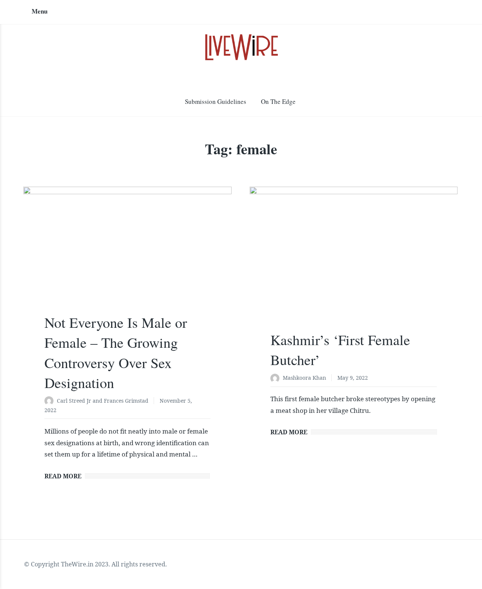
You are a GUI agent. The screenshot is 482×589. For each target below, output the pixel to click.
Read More (62, 476)
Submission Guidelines (215, 101)
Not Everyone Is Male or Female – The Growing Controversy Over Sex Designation (115, 352)
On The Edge (278, 101)
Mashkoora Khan (304, 377)
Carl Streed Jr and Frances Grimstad (102, 400)
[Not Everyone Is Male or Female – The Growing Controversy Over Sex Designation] (127, 256)
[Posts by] (50, 401)
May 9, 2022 (352, 377)
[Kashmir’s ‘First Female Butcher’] (354, 264)
